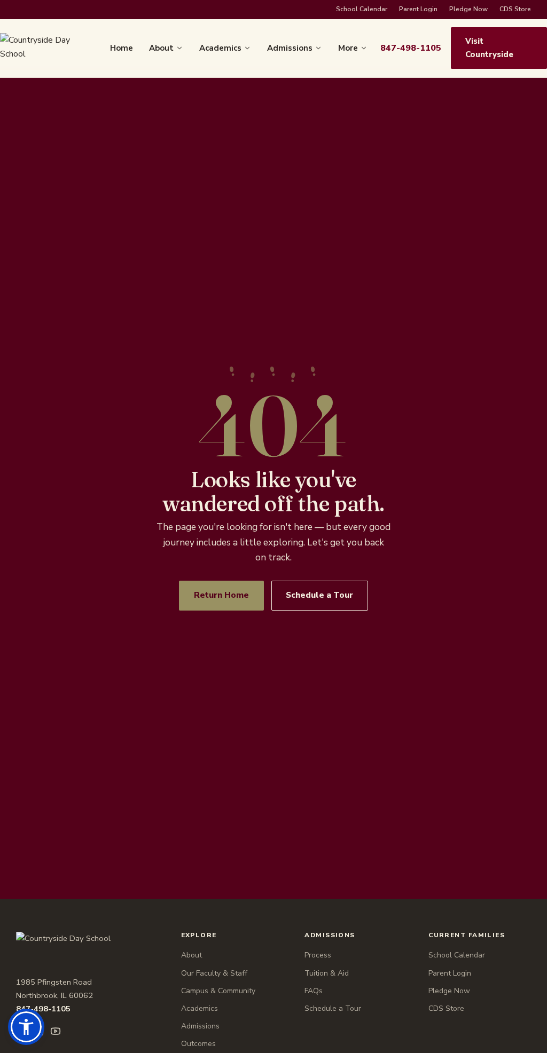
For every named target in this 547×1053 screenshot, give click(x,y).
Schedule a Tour (319, 595)
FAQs (313, 991)
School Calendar (361, 9)
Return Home (221, 595)
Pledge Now (468, 9)
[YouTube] (55, 1031)
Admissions (289, 48)
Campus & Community (218, 991)
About (161, 48)
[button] (26, 1026)
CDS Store (515, 9)
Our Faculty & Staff (214, 973)
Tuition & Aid (326, 973)
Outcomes (198, 1044)
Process (317, 955)
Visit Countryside (489, 48)
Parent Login (418, 9)
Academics (220, 48)
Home (121, 48)
